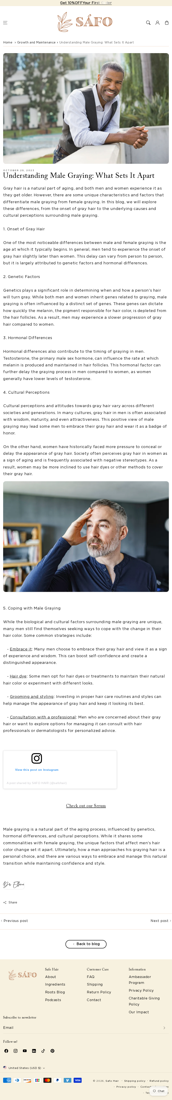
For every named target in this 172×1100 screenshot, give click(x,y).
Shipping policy (135, 1080)
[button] (5, 22)
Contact (94, 1000)
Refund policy (159, 1080)
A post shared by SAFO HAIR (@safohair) (37, 783)
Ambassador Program (140, 980)
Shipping (95, 984)
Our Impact (139, 1012)
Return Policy (99, 992)
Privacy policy (126, 1086)
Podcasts (53, 1000)
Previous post (15, 921)
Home (7, 42)
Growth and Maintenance (36, 42)
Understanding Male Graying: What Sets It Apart (96, 42)
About (50, 977)
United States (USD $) (25, 1068)
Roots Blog (55, 992)
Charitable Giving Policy (144, 1001)
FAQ (91, 977)
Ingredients (55, 984)
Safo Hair (112, 1080)
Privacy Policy (141, 990)
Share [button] (13, 902)
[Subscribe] (164, 1028)
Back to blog (88, 944)
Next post (160, 921)
